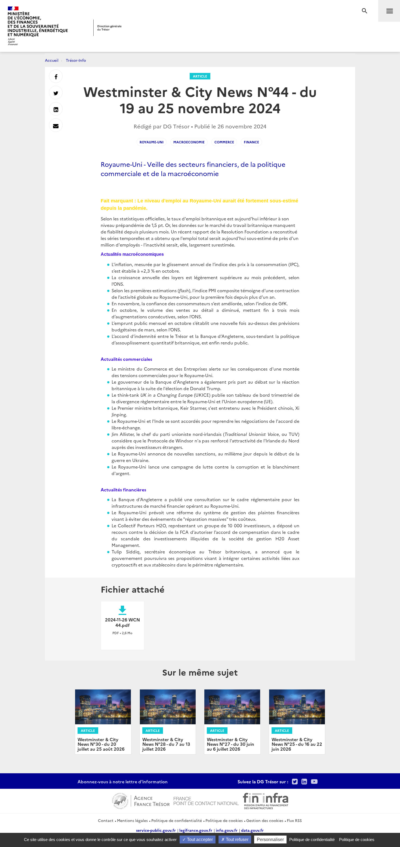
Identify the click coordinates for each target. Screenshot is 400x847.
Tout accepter (199, 839)
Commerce (224, 142)
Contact (105, 820)
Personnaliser (270, 839)
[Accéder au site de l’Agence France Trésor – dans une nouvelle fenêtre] (141, 800)
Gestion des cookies (264, 820)
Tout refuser (236, 839)
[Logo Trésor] (107, 27)
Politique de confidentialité (176, 820)
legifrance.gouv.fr (195, 830)
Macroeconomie (189, 142)
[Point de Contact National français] (206, 800)
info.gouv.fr (227, 830)
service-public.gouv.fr (156, 830)
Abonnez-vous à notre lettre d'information (123, 781)
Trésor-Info (76, 60)
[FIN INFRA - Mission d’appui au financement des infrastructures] (265, 800)
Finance (251, 142)
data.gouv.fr (252, 830)
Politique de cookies (224, 820)
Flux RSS (294, 820)
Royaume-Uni (152, 142)
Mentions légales (132, 820)
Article (200, 76)
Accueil (52, 60)
